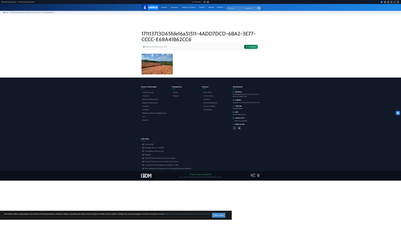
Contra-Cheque (209, 96)
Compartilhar (252, 47)
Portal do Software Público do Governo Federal (160, 158)
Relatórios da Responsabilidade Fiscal (154, 113)
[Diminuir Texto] (394, 2)
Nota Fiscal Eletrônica (210, 103)
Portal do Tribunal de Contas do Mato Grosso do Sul (161, 161)
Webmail (211, 7)
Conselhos (220, 7)
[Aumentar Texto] (391, 2)
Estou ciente (219, 215)
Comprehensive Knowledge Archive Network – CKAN (161, 165)
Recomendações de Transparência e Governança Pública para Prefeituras (168, 168)
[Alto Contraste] (385, 2)
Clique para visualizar (240, 121)
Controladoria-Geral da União (154, 151)
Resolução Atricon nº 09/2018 (154, 148)
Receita (175, 92)
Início (6, 12)
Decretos (145, 120)
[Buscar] (259, 8)
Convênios (145, 96)
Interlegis (148, 155)
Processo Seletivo (209, 106)
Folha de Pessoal (147, 92)
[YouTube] (239, 128)
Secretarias (174, 7)
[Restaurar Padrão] (398, 2)
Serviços (201, 7)
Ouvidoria (207, 99)
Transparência (208, 110)
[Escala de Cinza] (388, 2)
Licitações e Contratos (188, 7)
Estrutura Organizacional (150, 99)
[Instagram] (234, 128)
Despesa (176, 96)
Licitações (145, 106)
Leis (143, 116)
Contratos (145, 110)
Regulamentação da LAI (149, 103)
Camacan (164, 7)
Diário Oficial (208, 92)
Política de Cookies (170, 214)
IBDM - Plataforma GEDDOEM (201, 174)
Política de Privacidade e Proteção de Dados (194, 214)
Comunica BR (149, 144)
